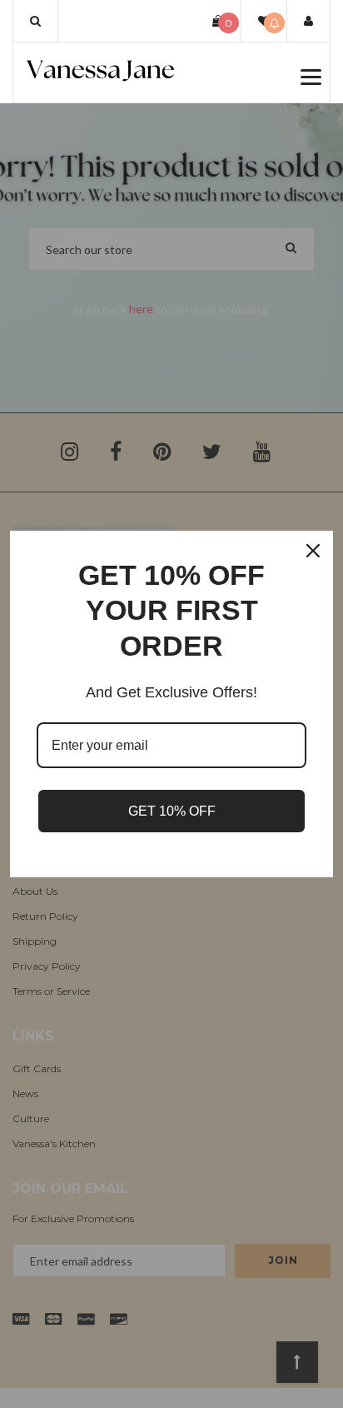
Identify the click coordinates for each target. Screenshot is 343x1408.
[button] (35, 21)
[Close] (313, 551)
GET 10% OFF (172, 811)
